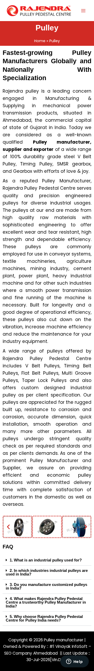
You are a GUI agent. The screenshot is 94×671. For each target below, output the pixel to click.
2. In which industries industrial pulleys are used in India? (47, 572)
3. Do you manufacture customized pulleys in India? (46, 587)
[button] (8, 527)
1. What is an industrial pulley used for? (46, 560)
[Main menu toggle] (83, 10)
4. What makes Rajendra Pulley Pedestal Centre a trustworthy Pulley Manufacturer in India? (46, 602)
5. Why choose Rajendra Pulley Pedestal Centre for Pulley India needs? (44, 619)
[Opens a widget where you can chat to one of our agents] (74, 661)
